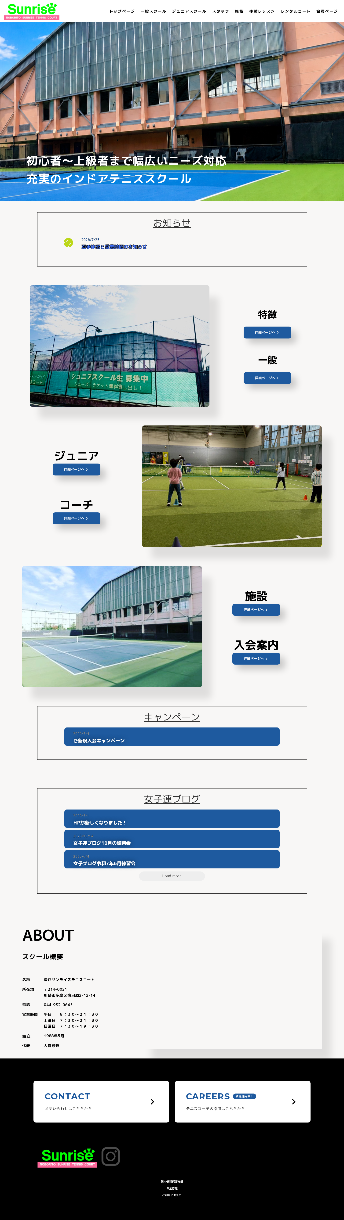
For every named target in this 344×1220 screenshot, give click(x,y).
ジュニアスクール (189, 11)
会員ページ (327, 11)
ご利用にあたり (172, 1195)
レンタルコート (296, 11)
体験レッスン (262, 11)
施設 (239, 11)
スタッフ (221, 11)
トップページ (122, 11)
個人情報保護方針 (172, 1182)
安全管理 (172, 1188)
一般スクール (153, 11)
